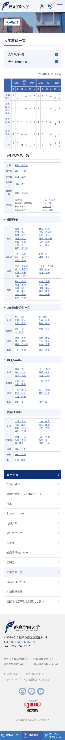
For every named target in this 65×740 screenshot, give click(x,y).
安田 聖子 (20, 384)
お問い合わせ (13, 674)
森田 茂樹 (20, 171)
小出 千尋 (20, 350)
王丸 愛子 (44, 341)
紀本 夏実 (44, 344)
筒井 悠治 (44, 338)
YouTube (40, 691)
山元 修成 (20, 396)
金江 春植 (47, 209)
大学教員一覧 (16, 54)
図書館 (10, 543)
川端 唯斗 (20, 460)
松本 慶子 (44, 281)
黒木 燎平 (44, 350)
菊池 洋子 (20, 272)
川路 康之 (20, 320)
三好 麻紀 (20, 254)
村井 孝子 (20, 232)
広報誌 (10, 562)
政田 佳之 (20, 448)
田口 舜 (43, 402)
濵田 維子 (20, 183)
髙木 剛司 (20, 341)
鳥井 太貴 (20, 284)
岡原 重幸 (20, 424)
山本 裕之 (44, 421)
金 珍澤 (19, 332)
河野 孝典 (44, 288)
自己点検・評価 (15, 582)
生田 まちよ (45, 235)
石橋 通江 (20, 245)
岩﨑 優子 (44, 257)
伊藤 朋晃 (44, 443)
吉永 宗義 (44, 241)
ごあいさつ (13, 484)
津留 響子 (44, 294)
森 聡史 (19, 443)
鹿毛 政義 (44, 424)
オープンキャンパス (55, 735)
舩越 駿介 (20, 393)
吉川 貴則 (44, 436)
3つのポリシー (15, 513)
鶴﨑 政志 (20, 427)
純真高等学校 (11, 664)
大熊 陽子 (20, 291)
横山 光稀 (20, 281)
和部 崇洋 (20, 440)
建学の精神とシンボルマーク (24, 494)
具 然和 (43, 317)
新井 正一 (20, 176)
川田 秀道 (20, 323)
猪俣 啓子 (44, 372)
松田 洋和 (44, 369)
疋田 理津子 (45, 238)
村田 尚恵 (44, 228)
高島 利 (43, 254)
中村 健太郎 (21, 266)
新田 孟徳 (44, 390)
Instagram (22, 691)
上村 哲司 (44, 427)
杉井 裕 (43, 440)
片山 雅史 (20, 372)
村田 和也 (44, 393)
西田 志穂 (20, 260)
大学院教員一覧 (17, 62)
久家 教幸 (44, 320)
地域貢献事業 (14, 591)
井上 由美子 (21, 269)
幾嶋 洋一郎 (21, 344)
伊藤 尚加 (44, 269)
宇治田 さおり (46, 266)
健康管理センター (17, 552)
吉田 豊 (19, 329)
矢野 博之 (44, 329)
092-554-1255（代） (24, 642)
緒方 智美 (44, 272)
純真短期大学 (41, 658)
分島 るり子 (48, 200)
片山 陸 (43, 284)
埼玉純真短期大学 (43, 664)
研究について (14, 533)
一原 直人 (44, 381)
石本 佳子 (20, 381)
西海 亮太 (44, 291)
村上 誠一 (47, 203)
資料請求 (33, 735)
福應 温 (46, 206)
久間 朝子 (20, 288)
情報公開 (11, 523)
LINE (31, 691)
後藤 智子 (20, 235)
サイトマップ (13, 679)
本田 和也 (20, 275)
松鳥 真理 (20, 297)
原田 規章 (20, 241)
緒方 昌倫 (44, 375)
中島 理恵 (20, 294)
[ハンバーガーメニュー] (59, 6)
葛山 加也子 (21, 257)
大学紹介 (12, 474)
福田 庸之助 (21, 165)
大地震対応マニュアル (37, 679)
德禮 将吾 (20, 338)
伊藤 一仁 (20, 436)
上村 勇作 (20, 390)
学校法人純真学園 (14, 658)
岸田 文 (19, 402)
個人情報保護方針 (35, 674)
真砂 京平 (20, 454)
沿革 (9, 503)
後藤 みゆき (45, 232)
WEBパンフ (12, 735)
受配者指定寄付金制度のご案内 (25, 601)
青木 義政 (20, 375)
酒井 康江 (20, 238)
